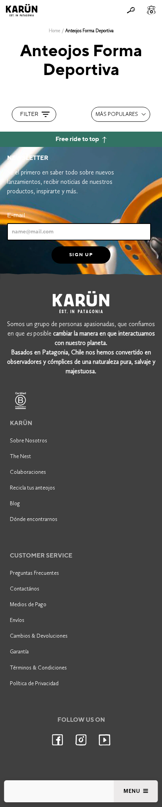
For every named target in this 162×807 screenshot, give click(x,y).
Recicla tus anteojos (32, 487)
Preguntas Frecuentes (34, 573)
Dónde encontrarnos (33, 519)
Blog (15, 503)
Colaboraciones (28, 472)
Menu (132, 791)
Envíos (17, 620)
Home (54, 30)
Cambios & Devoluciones (39, 636)
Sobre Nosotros (28, 440)
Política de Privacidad (34, 683)
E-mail (16, 215)
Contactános (24, 588)
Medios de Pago (28, 604)
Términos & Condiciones (38, 667)
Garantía (19, 651)
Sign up (81, 254)
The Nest (20, 456)
